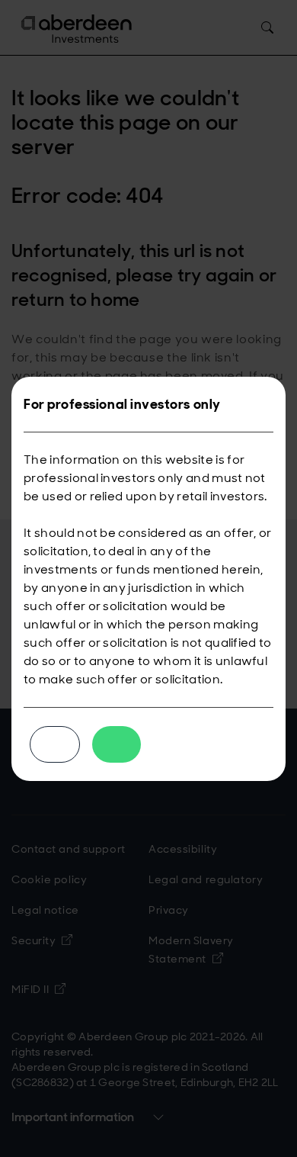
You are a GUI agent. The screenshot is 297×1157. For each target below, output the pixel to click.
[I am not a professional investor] (55, 744)
